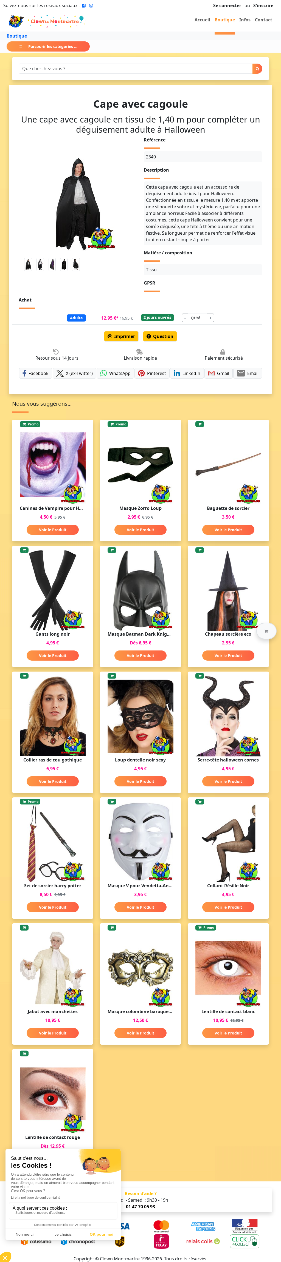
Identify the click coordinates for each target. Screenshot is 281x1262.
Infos (245, 20)
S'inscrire (263, 5)
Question (163, 336)
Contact (263, 20)
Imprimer (124, 336)
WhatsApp (120, 373)
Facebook (39, 373)
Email (252, 373)
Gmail (223, 373)
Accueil (202, 20)
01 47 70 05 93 (140, 1207)
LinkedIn (191, 373)
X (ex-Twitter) (79, 373)
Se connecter (227, 5)
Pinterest (156, 373)
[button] (266, 631)
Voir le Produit (52, 529)
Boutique (225, 20)
